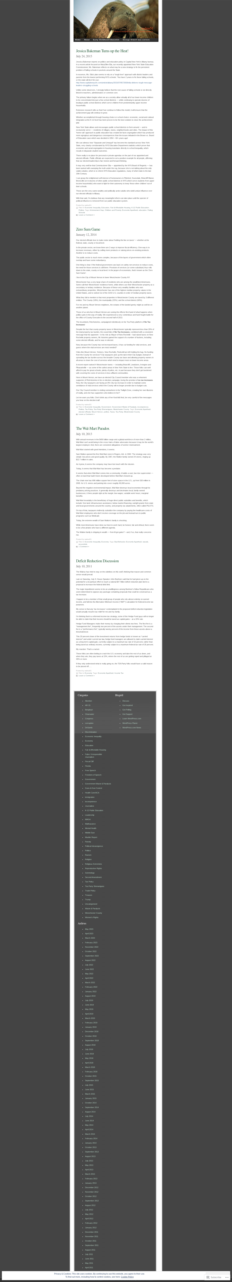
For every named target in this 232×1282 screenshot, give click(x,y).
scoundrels (83, 544)
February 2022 (91, 987)
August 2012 (90, 1205)
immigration (89, 797)
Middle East (90, 833)
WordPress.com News (131, 728)
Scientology (90, 873)
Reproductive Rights (93, 868)
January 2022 (90, 991)
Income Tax (118, 673)
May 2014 (89, 1125)
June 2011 (89, 1259)
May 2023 (89, 929)
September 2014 (92, 1107)
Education (105, 208)
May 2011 (89, 1263)
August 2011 (90, 1250)
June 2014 (89, 1121)
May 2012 (89, 1214)
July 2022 (89, 965)
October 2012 (90, 1196)
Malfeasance (90, 824)
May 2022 (89, 974)
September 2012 (92, 1201)
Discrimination (91, 732)
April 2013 (89, 1170)
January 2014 (90, 1143)
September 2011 (92, 1245)
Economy (105, 542)
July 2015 (89, 1085)
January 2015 (90, 1098)
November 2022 (91, 947)
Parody (88, 842)
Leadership (89, 815)
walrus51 (147, 28)
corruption (89, 723)
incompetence (142, 407)
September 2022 (92, 956)
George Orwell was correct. (136, 40)
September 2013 (92, 1152)
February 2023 (91, 943)
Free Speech (90, 770)
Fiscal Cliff (89, 761)
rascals (145, 542)
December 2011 (91, 1232)
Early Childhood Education (106, 40)
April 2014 (89, 1129)
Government (106, 407)
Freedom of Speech (93, 775)
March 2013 (90, 1174)
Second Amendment (93, 877)
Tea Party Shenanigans (103, 409)
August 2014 (90, 1112)
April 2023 (89, 934)
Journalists (89, 806)
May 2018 (89, 1058)
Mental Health (90, 828)
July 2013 (89, 1161)
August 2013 (90, 1156)
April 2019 (89, 1014)
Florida (88, 766)
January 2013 (90, 1183)
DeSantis (89, 728)
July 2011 (89, 1254)
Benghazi (89, 710)
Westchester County (121, 409)
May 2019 (89, 1009)
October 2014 (90, 1103)
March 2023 (90, 938)
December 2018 (91, 1031)
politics (106, 412)
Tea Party (119, 412)
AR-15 (87, 705)
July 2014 (89, 1116)
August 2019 (90, 996)
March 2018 (90, 1067)
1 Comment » (84, 546)
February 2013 (91, 1179)
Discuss (125, 701)
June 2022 (89, 969)
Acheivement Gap (97, 210)
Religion (88, 859)
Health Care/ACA (92, 793)
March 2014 (90, 1134)
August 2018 (90, 1045)
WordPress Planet (129, 723)
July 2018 (89, 1049)
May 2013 (89, 1165)
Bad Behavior (119, 542)
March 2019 (90, 1018)
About (87, 40)
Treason (88, 895)
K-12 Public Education (140, 208)
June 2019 (89, 1005)
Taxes (112, 412)
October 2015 (90, 1076)
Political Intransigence (94, 846)
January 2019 (90, 1027)
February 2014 (91, 1138)
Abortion (88, 701)
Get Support (127, 714)
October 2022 (90, 951)
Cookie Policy (127, 1277)
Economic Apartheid (130, 210)
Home (78, 40)
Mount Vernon (97, 412)
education (143, 210)
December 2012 (91, 1187)
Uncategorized (91, 904)
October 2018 (90, 1036)
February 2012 (91, 1223)
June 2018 (89, 1054)
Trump (88, 899)
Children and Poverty (113, 210)
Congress (89, 719)
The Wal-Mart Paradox (92, 428)
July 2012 (89, 1210)
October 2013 (90, 1147)
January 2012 (90, 1228)
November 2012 (91, 1192)
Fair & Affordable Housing (120, 208)
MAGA (88, 819)
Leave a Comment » (87, 215)
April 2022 (89, 978)
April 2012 (89, 1219)
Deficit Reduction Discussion (97, 560)
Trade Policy (90, 891)
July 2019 (89, 1000)
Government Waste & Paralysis (124, 407)
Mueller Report (91, 837)
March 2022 (90, 982)
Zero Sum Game (88, 229)
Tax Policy (89, 409)
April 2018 (89, 1063)
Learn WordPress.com (131, 719)
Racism (88, 855)
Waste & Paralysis (92, 909)
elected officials (85, 412)
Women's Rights (92, 917)
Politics (81, 210)
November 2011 (91, 1236)
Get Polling (126, 710)
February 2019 (91, 1023)
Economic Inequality (92, 208)
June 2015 (89, 1089)
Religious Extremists (93, 864)
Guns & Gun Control (93, 788)
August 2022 (90, 960)
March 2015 (90, 1094)
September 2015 (92, 1080)
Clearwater (89, 714)
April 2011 (89, 1268)
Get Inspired (127, 705)
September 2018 (92, 1040)
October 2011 (90, 1241)
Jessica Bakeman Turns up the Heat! (102, 50)
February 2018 (91, 1072)
